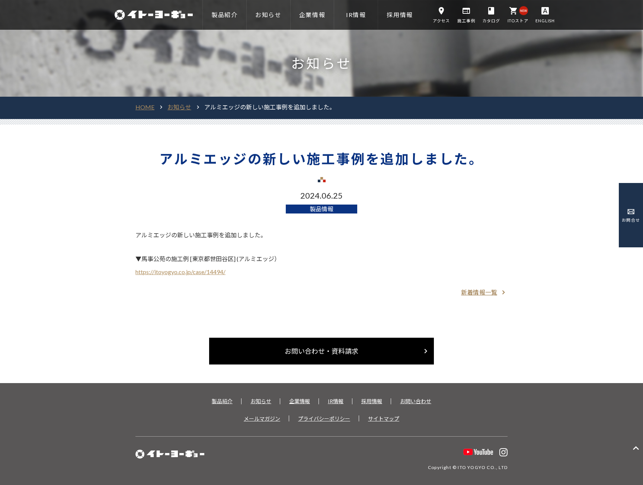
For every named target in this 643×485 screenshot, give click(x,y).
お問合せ (631, 220)
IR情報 (335, 401)
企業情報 (299, 401)
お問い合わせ (415, 401)
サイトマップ (383, 418)
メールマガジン (262, 418)
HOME (144, 106)
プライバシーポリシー (324, 418)
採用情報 (371, 401)
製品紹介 (222, 401)
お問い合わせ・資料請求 (357, 351)
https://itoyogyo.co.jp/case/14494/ (180, 271)
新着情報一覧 (484, 292)
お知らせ (179, 106)
